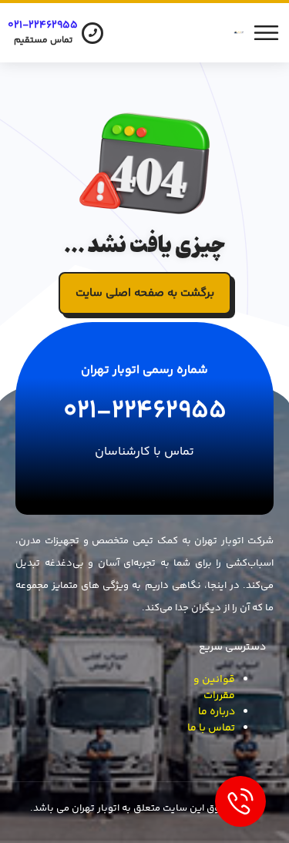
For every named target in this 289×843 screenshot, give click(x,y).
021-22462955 (43, 25)
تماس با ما (211, 728)
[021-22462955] (92, 33)
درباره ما (216, 712)
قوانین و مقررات (214, 687)
